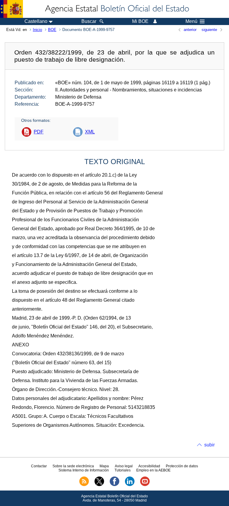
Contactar (39, 466)
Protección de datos (182, 466)
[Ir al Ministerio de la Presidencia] (11, 9)
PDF (39, 131)
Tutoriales (122, 470)
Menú (191, 21)
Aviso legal (124, 466)
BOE (52, 29)
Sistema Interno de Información (83, 470)
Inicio (37, 29)
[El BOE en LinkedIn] (129, 485)
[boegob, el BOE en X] (99, 485)
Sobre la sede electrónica (73, 466)
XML (90, 131)
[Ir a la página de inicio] (116, 9)
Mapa (104, 466)
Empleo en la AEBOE (153, 470)
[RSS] (84, 485)
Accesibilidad (149, 466)
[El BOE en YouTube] (145, 485)
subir (209, 444)
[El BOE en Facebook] (114, 485)
